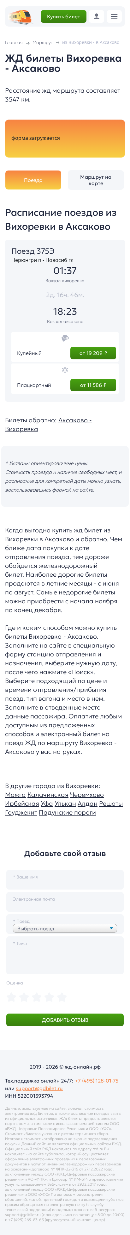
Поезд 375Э (33, 251)
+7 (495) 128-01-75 (96, 1080)
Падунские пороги (67, 812)
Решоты (111, 803)
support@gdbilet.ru (39, 1088)
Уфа (47, 803)
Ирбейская (22, 803)
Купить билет (63, 16)
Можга (15, 795)
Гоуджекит (21, 812)
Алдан (88, 803)
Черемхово (87, 795)
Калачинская (47, 795)
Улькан (65, 803)
